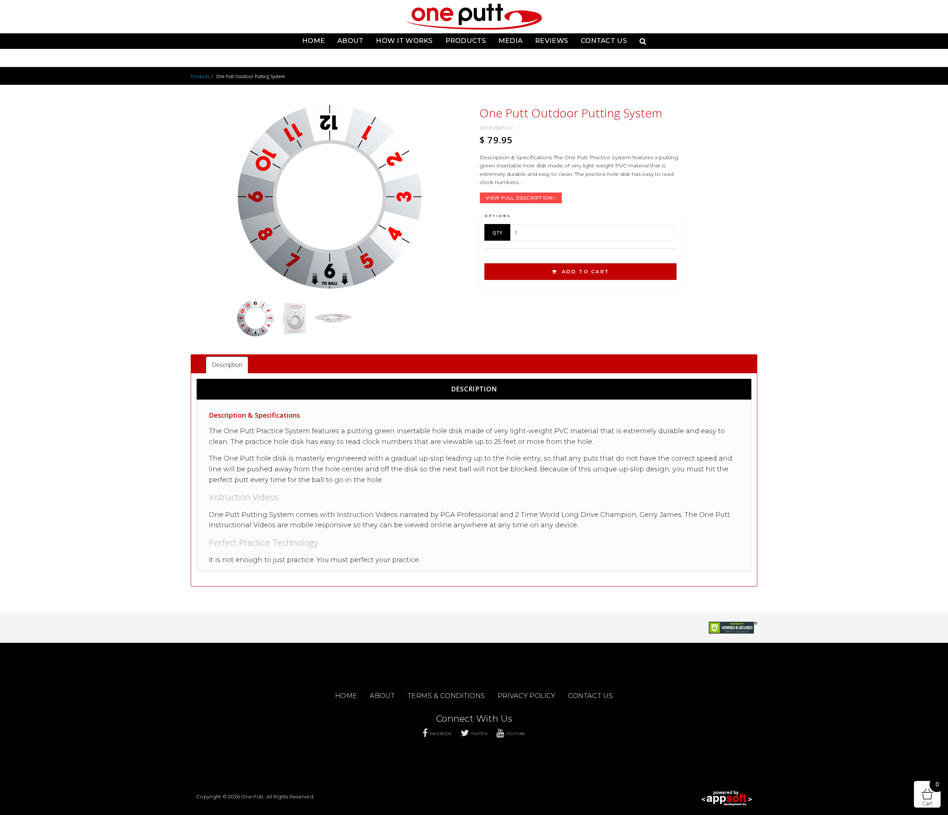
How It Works (404, 41)
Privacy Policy (526, 696)
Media (510, 41)
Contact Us (604, 41)
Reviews (551, 41)
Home (313, 41)
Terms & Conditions (446, 696)
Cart (930, 794)
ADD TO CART (584, 271)
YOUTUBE (515, 733)
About (350, 41)
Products (465, 41)
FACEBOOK (440, 733)
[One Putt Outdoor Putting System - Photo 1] (329, 196)
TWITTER (479, 733)
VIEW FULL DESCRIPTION (519, 198)
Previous (181, 202)
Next (478, 202)
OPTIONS (498, 215)
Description (227, 365)
